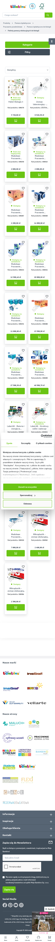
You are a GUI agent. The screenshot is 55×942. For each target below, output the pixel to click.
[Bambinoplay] (42, 752)
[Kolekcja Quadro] (10, 780)
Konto (16, 940)
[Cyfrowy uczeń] (13, 738)
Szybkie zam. (38, 940)
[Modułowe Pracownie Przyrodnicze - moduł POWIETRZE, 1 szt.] (16, 141)
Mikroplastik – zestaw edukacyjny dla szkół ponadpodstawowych (39, 535)
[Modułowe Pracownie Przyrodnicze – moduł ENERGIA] (16, 195)
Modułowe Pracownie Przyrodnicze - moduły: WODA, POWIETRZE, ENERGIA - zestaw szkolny (39, 373)
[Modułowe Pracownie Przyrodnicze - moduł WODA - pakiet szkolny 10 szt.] (39, 249)
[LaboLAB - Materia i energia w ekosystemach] (16, 411)
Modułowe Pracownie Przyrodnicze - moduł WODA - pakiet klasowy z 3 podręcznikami (16, 319)
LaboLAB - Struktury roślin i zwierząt (39, 427)
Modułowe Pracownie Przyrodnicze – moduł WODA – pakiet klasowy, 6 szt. (15, 265)
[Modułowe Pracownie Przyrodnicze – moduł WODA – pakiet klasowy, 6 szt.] (16, 249)
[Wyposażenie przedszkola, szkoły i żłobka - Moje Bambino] (18, 6)
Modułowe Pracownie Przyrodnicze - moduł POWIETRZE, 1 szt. (15, 157)
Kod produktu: (13, 108)
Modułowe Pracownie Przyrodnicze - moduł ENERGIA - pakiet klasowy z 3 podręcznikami (39, 319)
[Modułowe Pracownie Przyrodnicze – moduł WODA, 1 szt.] (39, 141)
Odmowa (28, 503)
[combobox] (27, 15)
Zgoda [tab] (9, 443)
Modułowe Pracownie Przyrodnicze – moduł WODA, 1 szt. (39, 157)
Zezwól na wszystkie (27, 487)
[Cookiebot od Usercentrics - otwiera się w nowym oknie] (41, 436)
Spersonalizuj (26, 495)
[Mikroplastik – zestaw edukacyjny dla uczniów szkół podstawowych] (16, 574)
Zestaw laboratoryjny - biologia (39, 103)
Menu (5, 940)
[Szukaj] (48, 15)
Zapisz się (9, 889)
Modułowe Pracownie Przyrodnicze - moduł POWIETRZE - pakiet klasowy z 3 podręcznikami (39, 211)
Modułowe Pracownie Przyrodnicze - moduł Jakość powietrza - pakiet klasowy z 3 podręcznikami (16, 535)
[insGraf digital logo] (13, 687)
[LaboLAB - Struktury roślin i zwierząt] (39, 411)
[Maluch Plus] (14, 723)
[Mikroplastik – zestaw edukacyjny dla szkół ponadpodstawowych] (39, 520)
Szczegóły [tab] (25, 443)
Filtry (27, 52)
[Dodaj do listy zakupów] (23, 80)
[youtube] (16, 905)
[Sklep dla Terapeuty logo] (13, 702)
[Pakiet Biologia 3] (16, 87)
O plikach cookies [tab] (44, 443)
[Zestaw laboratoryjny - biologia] (39, 87)
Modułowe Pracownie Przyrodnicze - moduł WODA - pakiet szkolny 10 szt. (39, 265)
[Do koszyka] (16, 121)
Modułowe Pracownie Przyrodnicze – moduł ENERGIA (16, 211)
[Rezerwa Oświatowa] (16, 802)
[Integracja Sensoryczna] (34, 723)
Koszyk (49, 940)
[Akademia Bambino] (9, 767)
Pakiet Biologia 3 (15, 102)
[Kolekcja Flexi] (27, 780)
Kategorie (27, 44)
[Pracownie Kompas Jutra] (38, 738)
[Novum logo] (36, 687)
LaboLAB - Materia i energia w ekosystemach (15, 427)
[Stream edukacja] (9, 752)
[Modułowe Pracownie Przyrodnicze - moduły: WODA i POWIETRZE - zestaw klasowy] (16, 357)
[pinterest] (10, 905)
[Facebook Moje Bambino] (5, 905)
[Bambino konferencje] (27, 767)
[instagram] (21, 905)
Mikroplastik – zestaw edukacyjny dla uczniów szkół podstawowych (16, 589)
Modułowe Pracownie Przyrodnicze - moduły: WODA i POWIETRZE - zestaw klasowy (16, 373)
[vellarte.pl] (36, 702)
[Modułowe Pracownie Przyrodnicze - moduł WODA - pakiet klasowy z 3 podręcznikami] (16, 303)
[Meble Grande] (14, 792)
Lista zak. (27, 940)
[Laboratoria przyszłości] (24, 752)
